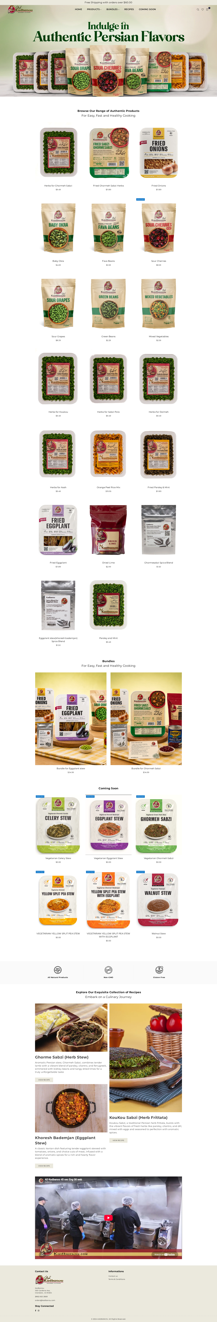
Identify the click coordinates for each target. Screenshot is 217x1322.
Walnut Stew (159, 933)
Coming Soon (147, 9)
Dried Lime (108, 562)
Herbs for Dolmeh (159, 412)
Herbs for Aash (58, 487)
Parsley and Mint (108, 638)
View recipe (118, 1140)
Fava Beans (108, 261)
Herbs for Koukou (58, 412)
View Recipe (44, 1080)
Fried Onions (159, 185)
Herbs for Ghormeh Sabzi (58, 185)
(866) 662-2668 (41, 1297)
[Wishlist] (202, 9)
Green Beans (108, 336)
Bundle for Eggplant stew (71, 768)
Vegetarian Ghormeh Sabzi (159, 858)
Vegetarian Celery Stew (58, 858)
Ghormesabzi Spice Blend (158, 562)
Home (78, 9)
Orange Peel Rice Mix (108, 487)
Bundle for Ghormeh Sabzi (146, 768)
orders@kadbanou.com (45, 1300)
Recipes (129, 9)
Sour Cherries (158, 261)
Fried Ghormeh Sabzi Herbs (108, 185)
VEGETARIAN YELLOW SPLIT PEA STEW (58, 933)
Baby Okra (58, 261)
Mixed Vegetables (159, 336)
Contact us (113, 1276)
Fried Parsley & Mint (159, 487)
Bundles (112, 9)
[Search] (198, 9)
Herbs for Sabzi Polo (108, 412)
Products (93, 9)
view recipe (44, 1166)
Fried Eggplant (58, 562)
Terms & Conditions (116, 1279)
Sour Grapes (58, 336)
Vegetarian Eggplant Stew (108, 858)
